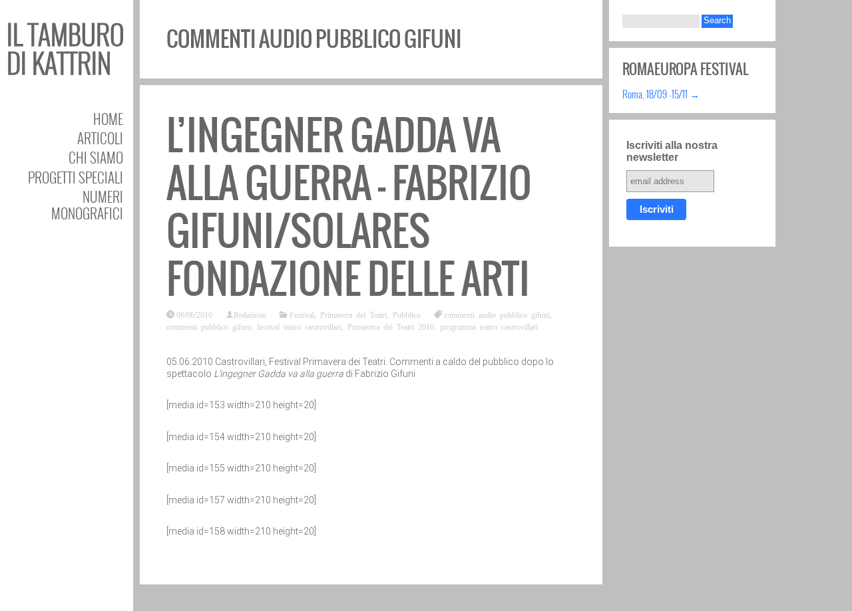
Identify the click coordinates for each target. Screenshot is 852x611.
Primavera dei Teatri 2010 (390, 326)
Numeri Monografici (87, 204)
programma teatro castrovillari (489, 326)
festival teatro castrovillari (299, 326)
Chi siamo (96, 157)
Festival (302, 314)
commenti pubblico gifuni (208, 326)
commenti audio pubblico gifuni (497, 314)
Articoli (100, 138)
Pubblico (407, 314)
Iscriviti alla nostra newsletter (672, 151)
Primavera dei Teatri (353, 314)
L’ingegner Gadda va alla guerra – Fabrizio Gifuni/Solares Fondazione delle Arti (349, 207)
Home (108, 118)
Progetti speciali (75, 177)
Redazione (250, 314)
